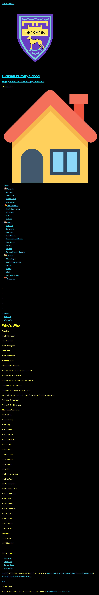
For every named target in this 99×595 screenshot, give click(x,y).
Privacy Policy (14, 576)
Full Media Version (68, 573)
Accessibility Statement (84, 573)
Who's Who (8, 320)
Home (6, 313)
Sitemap (5, 576)
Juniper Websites (53, 573)
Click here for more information (58, 591)
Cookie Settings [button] (26, 576)
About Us (7, 317)
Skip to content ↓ (8, 4)
